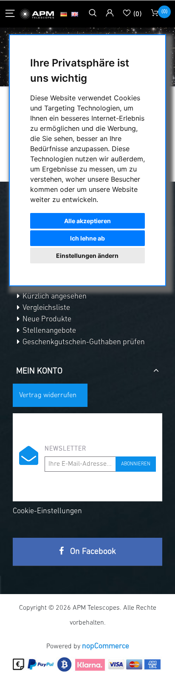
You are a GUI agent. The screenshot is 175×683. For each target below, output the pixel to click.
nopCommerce (105, 646)
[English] (75, 14)
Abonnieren (135, 464)
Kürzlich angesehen (54, 297)
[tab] (87, 368)
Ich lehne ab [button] (87, 238)
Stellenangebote (48, 331)
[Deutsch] (64, 14)
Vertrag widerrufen (47, 395)
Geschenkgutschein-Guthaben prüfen (83, 342)
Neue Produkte (46, 320)
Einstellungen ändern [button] (87, 255)
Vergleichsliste (45, 308)
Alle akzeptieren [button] (87, 220)
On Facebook (92, 552)
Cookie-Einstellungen (47, 511)
